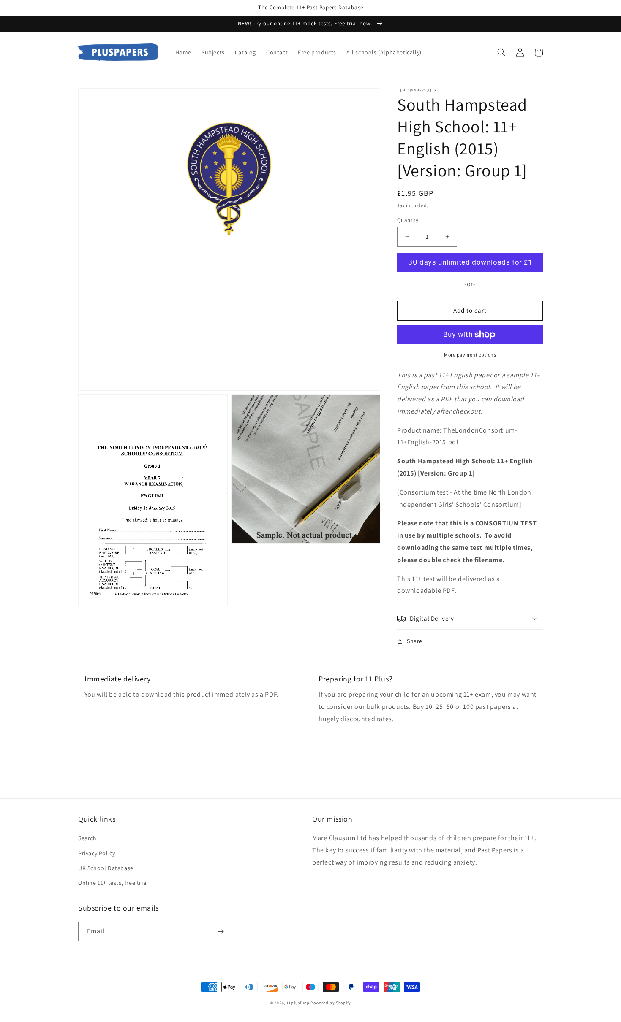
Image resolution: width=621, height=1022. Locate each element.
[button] (501, 52)
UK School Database (105, 868)
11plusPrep (298, 1003)
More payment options (470, 354)
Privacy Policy (96, 853)
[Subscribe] (220, 931)
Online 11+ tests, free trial (113, 883)
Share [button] (414, 641)
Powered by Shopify (330, 1003)
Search (87, 838)
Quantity (407, 220)
